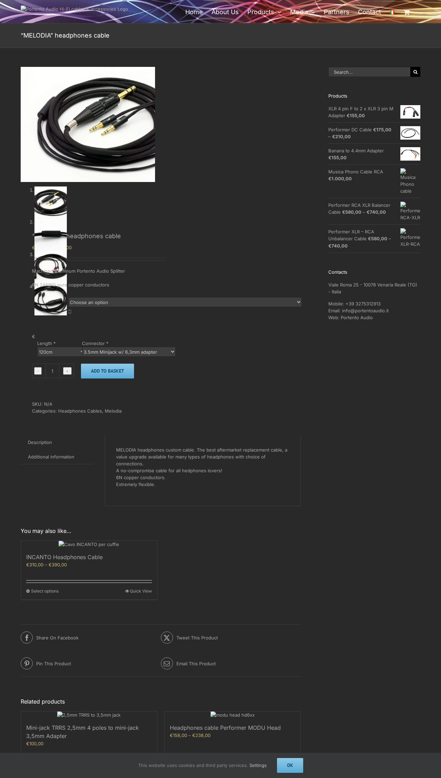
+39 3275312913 (363, 303)
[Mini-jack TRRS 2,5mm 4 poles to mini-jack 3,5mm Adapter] (89, 714)
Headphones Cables (80, 411)
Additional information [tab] (51, 456)
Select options (45, 591)
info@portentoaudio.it (365, 310)
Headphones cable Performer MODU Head (225, 727)
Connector (95, 343)
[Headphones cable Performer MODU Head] (233, 714)
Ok (290, 765)
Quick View (141, 591)
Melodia (113, 411)
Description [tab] (40, 442)
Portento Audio (357, 317)
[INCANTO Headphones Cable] (89, 544)
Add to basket (107, 371)
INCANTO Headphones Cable (64, 557)
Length (46, 343)
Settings (258, 765)
